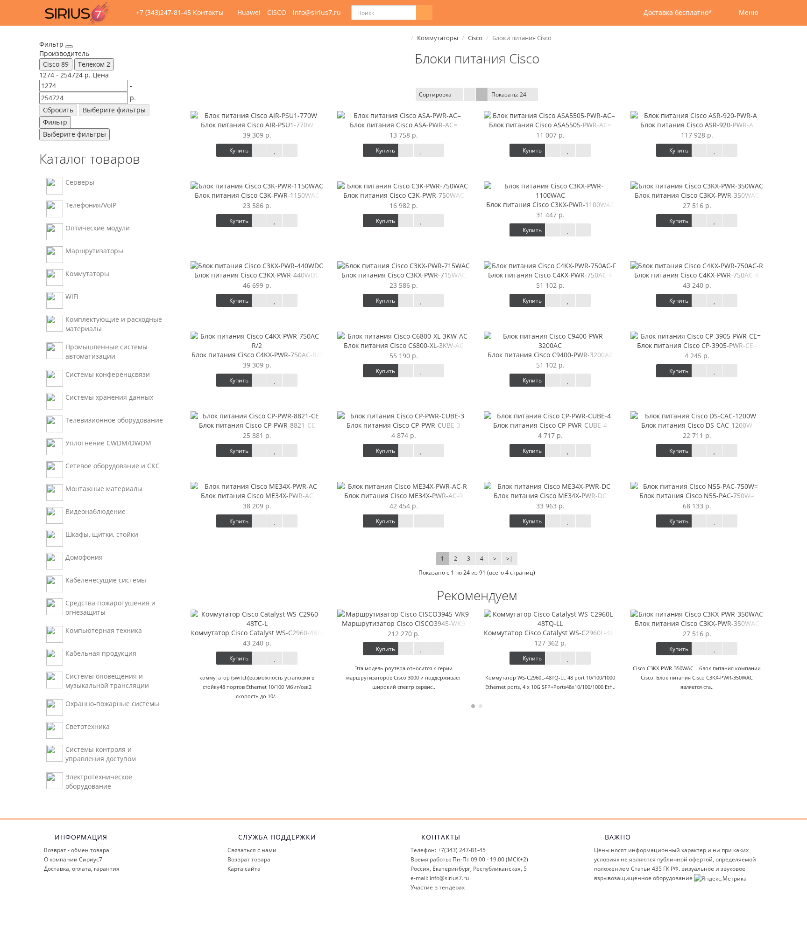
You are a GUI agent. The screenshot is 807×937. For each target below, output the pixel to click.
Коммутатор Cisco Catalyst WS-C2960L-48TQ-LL (557, 632)
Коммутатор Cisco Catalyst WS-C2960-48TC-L (261, 632)
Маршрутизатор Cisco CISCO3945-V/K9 (403, 623)
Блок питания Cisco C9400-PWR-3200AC (550, 354)
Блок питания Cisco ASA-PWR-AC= (403, 124)
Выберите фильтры (114, 109)
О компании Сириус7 (73, 859)
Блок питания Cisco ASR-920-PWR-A (696, 124)
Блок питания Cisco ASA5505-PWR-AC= (550, 124)
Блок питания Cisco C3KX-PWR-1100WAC (550, 204)
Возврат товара (248, 859)
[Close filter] (69, 46)
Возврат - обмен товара (76, 850)
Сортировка (435, 94)
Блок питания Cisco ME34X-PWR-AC (257, 495)
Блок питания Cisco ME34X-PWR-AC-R (403, 495)
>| (509, 558)
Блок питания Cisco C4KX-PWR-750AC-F (550, 275)
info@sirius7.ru (317, 12)
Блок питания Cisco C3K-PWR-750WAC (403, 195)
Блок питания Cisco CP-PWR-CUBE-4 (550, 425)
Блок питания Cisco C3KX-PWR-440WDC (256, 275)
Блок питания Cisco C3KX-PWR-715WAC (403, 275)
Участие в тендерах (438, 887)
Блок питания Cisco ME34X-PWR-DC (550, 495)
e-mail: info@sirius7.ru (440, 878)
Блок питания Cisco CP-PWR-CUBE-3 (403, 425)
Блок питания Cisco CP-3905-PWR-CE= (697, 345)
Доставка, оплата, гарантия (82, 869)
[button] (672, 13)
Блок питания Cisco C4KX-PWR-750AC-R (696, 275)
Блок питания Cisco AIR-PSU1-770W (257, 124)
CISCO (276, 12)
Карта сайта (244, 869)
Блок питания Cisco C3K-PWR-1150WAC (257, 195)
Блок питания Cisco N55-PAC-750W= (696, 495)
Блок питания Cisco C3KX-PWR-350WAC (697, 195)
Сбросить (58, 109)
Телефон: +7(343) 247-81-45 (448, 850)
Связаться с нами (251, 850)
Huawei (249, 12)
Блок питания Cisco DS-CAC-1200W (696, 425)
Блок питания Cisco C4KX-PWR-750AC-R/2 (257, 354)
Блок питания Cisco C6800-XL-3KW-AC (404, 345)
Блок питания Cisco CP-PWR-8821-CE (257, 425)
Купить (238, 150)
